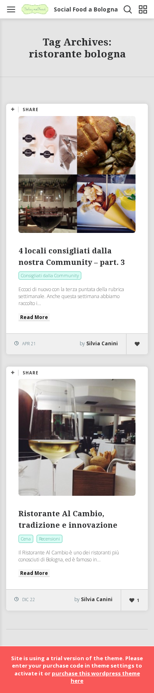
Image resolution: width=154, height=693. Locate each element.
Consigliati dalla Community (50, 275)
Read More (34, 317)
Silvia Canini (102, 343)
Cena (26, 539)
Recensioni (49, 539)
